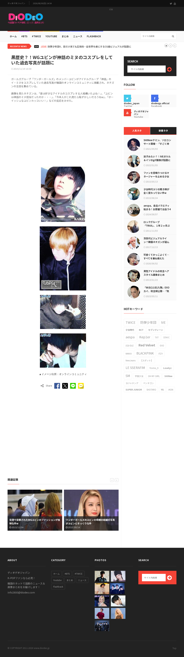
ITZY (160, 353)
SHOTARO (151, 389)
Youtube (57, 580)
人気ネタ (137, 130)
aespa (130, 337)
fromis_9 (154, 367)
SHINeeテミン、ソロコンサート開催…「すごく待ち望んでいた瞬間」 (157, 143)
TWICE (130, 322)
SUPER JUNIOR (134, 389)
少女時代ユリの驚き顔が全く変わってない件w (156, 191)
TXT (157, 337)
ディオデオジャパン (16, 3)
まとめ (65, 36)
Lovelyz (167, 367)
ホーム (13, 36)
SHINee (168, 376)
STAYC (166, 337)
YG (162, 389)
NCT (141, 329)
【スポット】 (146, 360)
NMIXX (129, 353)
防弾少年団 (148, 322)
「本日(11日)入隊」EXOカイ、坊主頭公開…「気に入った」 (156, 291)
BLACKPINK (145, 353)
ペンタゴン (148, 383)
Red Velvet (146, 345)
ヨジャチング (132, 383)
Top (174, 648)
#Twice (36, 36)
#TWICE (78, 573)
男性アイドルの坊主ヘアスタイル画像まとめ (156, 272)
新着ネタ (163, 130)
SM (128, 375)
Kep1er (144, 337)
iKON (170, 389)
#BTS (24, 36)
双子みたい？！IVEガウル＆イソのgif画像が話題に (157, 158)
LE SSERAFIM (135, 367)
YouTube (51, 36)
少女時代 (130, 329)
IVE (163, 322)
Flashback (94, 36)
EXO (162, 345)
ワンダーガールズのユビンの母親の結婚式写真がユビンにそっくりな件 (34, 521)
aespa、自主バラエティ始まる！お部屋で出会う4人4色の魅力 (157, 209)
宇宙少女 (139, 376)
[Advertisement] (111, 20)
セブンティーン (155, 329)
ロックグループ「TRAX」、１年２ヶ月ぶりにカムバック (157, 225)
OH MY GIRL (154, 376)
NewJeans (130, 360)
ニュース (77, 36)
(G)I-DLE (130, 345)
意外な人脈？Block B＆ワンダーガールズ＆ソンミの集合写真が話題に (91, 521)
